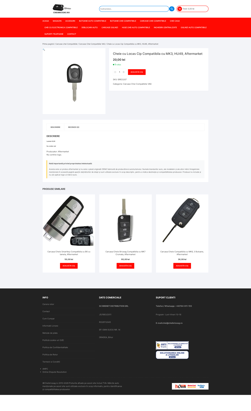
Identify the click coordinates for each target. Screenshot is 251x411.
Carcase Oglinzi (110, 27)
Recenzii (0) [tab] (73, 127)
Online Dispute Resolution (54, 372)
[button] (44, 49)
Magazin (57, 21)
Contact (71, 34)
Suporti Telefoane (53, 34)
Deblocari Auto (90, 27)
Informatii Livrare (50, 326)
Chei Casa (175, 21)
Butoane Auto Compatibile (92, 21)
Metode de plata (49, 333)
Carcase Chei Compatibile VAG (92, 44)
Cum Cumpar (48, 318)
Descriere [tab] (55, 127)
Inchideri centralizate (165, 27)
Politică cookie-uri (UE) (53, 340)
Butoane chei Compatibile (123, 21)
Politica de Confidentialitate (55, 347)
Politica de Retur (50, 354)
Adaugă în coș (137, 72)
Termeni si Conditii (51, 362)
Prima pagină (48, 44)
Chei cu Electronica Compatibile (61, 27)
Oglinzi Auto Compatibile (194, 27)
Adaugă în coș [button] (69, 266)
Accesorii (70, 21)
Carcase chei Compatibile (153, 21)
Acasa (45, 21)
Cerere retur (48, 304)
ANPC (45, 369)
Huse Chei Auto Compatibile (136, 27)
